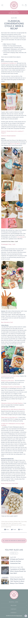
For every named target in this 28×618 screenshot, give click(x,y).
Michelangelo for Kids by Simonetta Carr (11, 386)
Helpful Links (13, 601)
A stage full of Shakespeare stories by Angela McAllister (12, 424)
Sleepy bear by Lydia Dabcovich (9, 417)
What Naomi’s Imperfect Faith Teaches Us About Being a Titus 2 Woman (17, 581)
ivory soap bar (20, 237)
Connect (14, 612)
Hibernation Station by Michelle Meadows (12, 403)
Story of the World (15, 143)
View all (14, 553)
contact (14, 609)
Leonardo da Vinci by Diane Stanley (10, 376)
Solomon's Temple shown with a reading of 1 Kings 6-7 (12, 132)
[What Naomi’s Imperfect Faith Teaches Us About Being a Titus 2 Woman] (5, 580)
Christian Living (13, 577)
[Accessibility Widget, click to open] (25, 615)
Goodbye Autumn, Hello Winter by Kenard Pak (13, 409)
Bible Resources (13, 567)
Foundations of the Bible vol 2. (9, 63)
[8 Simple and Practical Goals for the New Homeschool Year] (5, 560)
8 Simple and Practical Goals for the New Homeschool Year (16, 561)
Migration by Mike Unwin (7, 380)
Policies (13, 605)
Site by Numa (19, 615)
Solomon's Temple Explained (8, 135)
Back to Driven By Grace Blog (15, 540)
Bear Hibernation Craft (7, 322)
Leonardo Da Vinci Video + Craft (9, 241)
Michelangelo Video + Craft (8, 244)
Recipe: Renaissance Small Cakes (9, 483)
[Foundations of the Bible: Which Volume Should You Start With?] (5, 570)
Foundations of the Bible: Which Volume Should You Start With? (18, 571)
